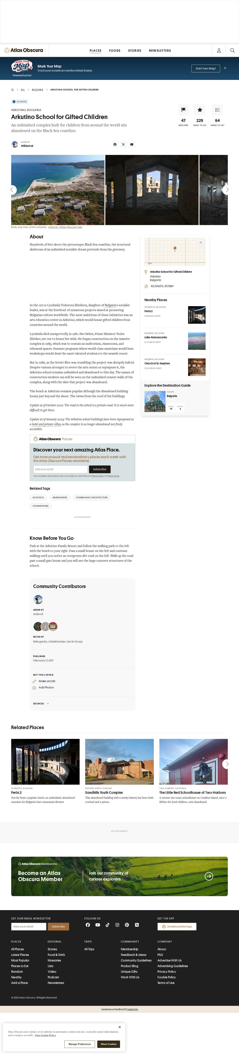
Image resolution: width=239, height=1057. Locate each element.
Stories (52, 949)
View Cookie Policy (45, 1035)
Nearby (16, 977)
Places (16, 941)
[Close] (120, 1027)
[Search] (232, 50)
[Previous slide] (12, 190)
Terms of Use (113, 476)
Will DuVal (27, 146)
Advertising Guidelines (172, 966)
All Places (17, 949)
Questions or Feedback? (119, 1009)
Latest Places (20, 954)
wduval (38, 614)
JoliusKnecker (56, 641)
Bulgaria (110, 305)
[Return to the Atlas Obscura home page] (24, 50)
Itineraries (54, 960)
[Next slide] (227, 190)
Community (130, 941)
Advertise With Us (169, 960)
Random (17, 971)
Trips (88, 941)
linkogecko (40, 641)
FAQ (160, 954)
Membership (129, 949)
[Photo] (197, 315)
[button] (183, 109)
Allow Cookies (109, 1044)
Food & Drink (56, 954)
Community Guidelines (136, 960)
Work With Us (130, 977)
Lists (50, 966)
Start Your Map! (206, 68)
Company (164, 941)
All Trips (89, 949)
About (161, 949)
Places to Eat (20, 966)
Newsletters (56, 982)
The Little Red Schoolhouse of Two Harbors (192, 792)
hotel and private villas (46, 424)
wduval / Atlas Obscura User (65, 227)
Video (52, 971)
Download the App (179, 926)
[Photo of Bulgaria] (155, 401)
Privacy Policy (98, 476)
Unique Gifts (129, 971)
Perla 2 (16, 792)
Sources (38, 703)
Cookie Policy (166, 977)
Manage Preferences (80, 1044)
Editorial (55, 941)
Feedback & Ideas (133, 954)
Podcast (53, 977)
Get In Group (74, 641)
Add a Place (19, 982)
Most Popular (20, 960)
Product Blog (129, 966)
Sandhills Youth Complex (104, 792)
